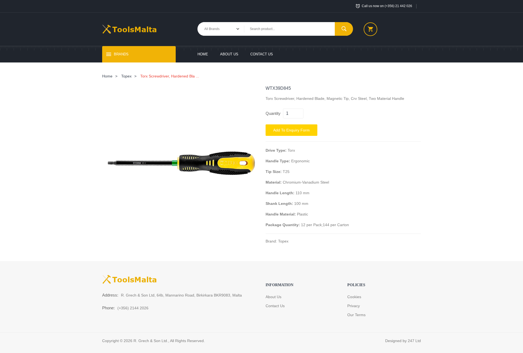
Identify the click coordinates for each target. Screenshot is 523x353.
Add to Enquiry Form (291, 130)
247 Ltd (414, 341)
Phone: (108, 308)
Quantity (273, 113)
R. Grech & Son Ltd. (150, 341)
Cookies (354, 297)
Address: (110, 295)
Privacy (353, 306)
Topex (126, 76)
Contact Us (261, 54)
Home (202, 54)
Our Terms (356, 315)
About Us (229, 54)
